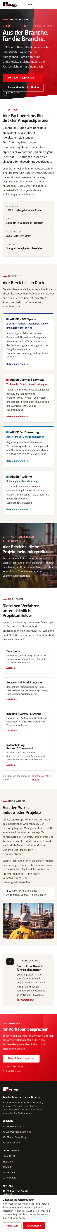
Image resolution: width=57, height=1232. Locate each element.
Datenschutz (9, 1177)
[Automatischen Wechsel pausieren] (6, 93)
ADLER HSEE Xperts (13, 1126)
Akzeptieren (34, 1225)
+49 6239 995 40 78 (14, 1066)
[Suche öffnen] (23, 4)
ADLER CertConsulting (14, 1137)
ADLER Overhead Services (17, 1131)
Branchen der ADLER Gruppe (42, 778)
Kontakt (7, 1167)
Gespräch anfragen (18, 1058)
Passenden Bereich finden (23, 87)
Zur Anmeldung (25, 999)
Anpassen (12, 1225)
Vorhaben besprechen (20, 77)
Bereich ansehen (15, 364)
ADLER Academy (11, 1142)
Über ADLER (9, 1156)
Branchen (8, 1161)
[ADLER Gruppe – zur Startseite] (10, 4)
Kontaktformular (13, 1071)
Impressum (9, 1172)
